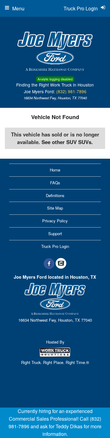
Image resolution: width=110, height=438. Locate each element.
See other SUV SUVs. (67, 142)
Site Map (55, 208)
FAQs (55, 182)
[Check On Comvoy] (61, 263)
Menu (18, 8)
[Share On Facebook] (49, 263)
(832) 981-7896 (71, 91)
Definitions (55, 195)
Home (55, 170)
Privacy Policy (55, 221)
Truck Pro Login (55, 246)
